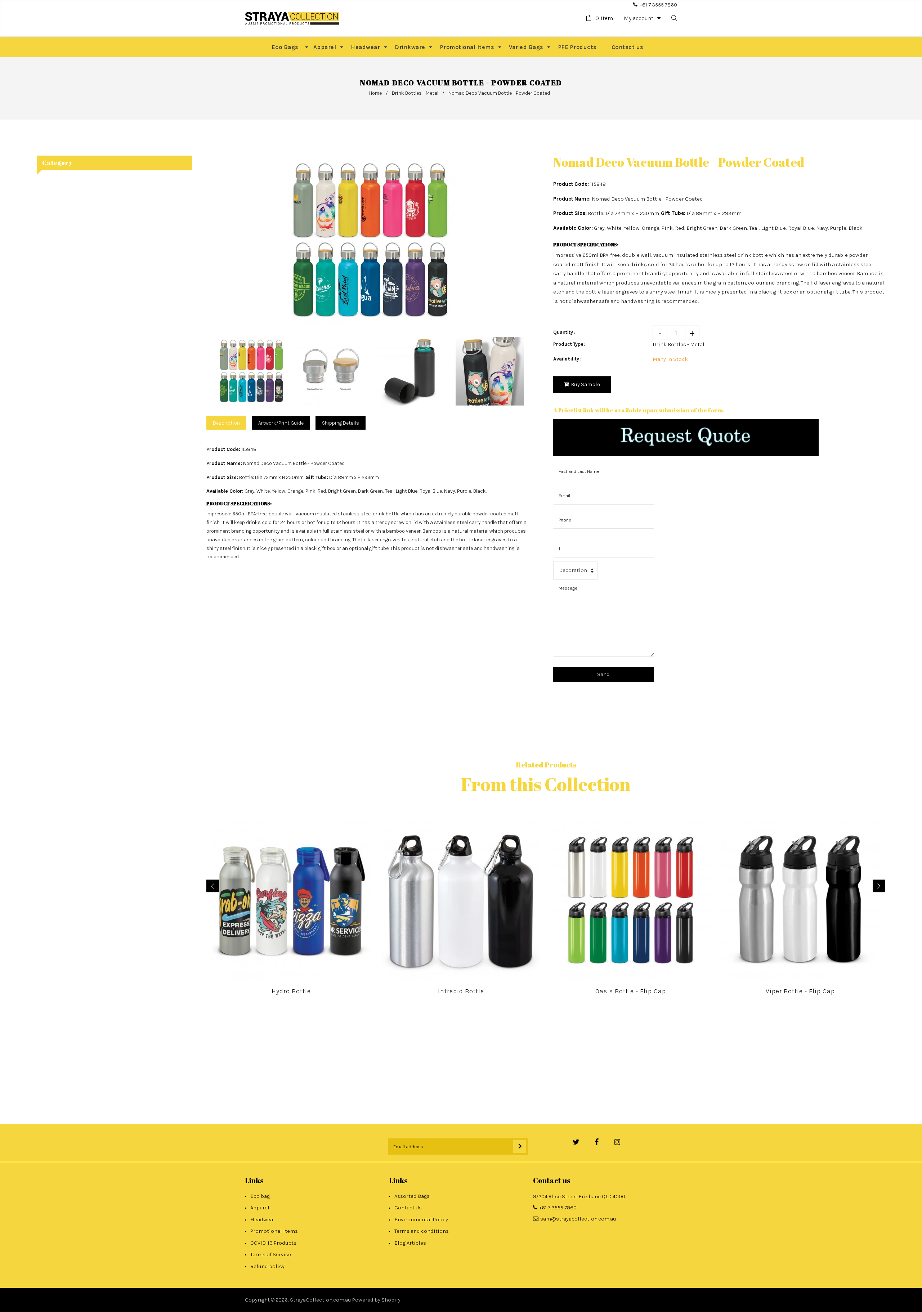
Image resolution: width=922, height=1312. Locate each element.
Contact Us (408, 1207)
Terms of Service (270, 1254)
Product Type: (569, 344)
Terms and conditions (421, 1231)
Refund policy (267, 1266)
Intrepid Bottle (461, 991)
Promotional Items (274, 1231)
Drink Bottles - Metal (415, 93)
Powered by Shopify (376, 1300)
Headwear (262, 1219)
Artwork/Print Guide (281, 423)
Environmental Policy (421, 1219)
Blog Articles (410, 1243)
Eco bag (260, 1196)
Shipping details (340, 423)
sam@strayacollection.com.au (578, 1218)
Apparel (259, 1207)
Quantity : (564, 332)
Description (226, 423)
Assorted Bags (412, 1196)
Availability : (567, 359)
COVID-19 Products (273, 1243)
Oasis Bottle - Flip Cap (630, 991)
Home (375, 93)
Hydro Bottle (291, 991)
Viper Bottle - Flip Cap (800, 991)
